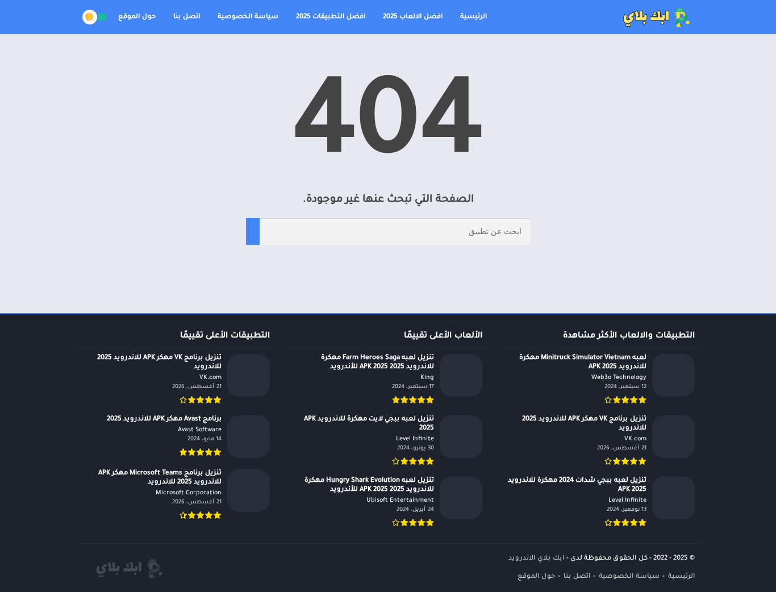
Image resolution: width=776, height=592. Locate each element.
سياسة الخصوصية (248, 17)
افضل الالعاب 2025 (413, 17)
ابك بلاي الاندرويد (536, 558)
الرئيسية (473, 17)
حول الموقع (137, 17)
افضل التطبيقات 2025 (330, 17)
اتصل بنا (186, 17)
